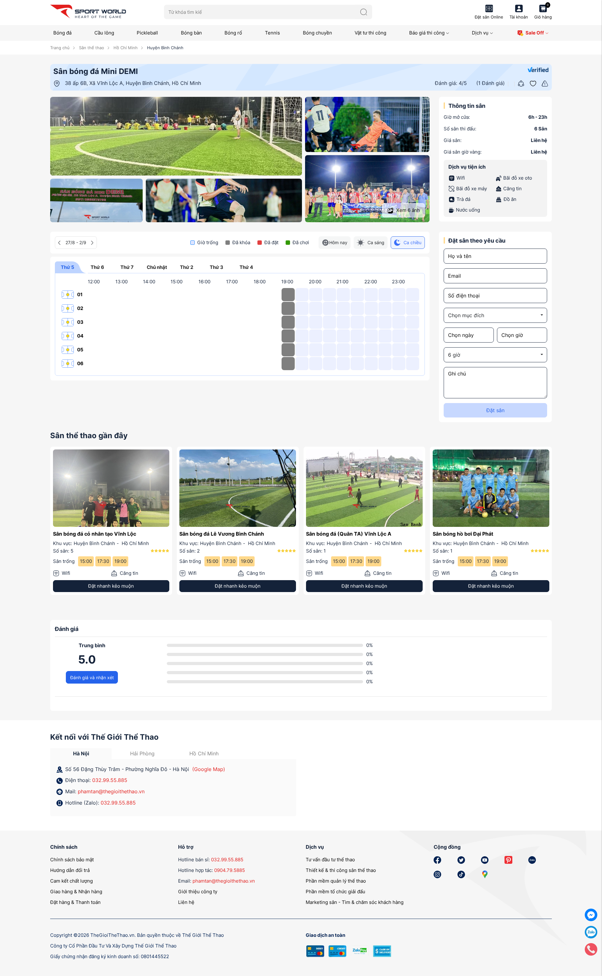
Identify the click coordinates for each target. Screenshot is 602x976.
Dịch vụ (480, 33)
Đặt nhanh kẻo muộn (111, 586)
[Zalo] (591, 932)
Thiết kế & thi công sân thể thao (341, 870)
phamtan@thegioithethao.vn (111, 791)
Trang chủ (60, 47)
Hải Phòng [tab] (142, 753)
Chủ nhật (157, 267)
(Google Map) (208, 769)
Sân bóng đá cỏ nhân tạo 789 (215, 534)
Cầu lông (104, 33)
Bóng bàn (191, 33)
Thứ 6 (97, 267)
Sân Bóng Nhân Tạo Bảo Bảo (340, 534)
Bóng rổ (233, 33)
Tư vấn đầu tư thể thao (330, 860)
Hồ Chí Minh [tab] (204, 753)
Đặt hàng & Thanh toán (75, 902)
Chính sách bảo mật (72, 860)
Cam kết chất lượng (71, 881)
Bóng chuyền (317, 33)
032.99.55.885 (109, 780)
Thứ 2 (186, 267)
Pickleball (147, 33)
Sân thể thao (91, 47)
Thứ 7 (127, 267)
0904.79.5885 (229, 870)
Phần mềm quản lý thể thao (336, 881)
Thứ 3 (216, 267)
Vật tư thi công (370, 33)
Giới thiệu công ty (197, 892)
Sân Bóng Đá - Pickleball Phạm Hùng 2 (99, 534)
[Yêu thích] (533, 83)
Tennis (272, 33)
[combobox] (495, 315)
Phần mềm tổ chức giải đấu (335, 892)
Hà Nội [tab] (81, 753)
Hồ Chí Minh (125, 47)
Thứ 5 (67, 267)
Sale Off (534, 33)
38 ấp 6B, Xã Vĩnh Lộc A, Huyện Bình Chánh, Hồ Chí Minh (133, 83)
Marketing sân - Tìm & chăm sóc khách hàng (355, 902)
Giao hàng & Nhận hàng (76, 892)
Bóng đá (62, 33)
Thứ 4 (246, 267)
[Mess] (591, 914)
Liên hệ (186, 902)
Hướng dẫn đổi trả (70, 870)
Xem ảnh (407, 210)
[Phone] (591, 949)
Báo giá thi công (427, 33)
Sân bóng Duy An (454, 534)
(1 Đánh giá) (490, 83)
